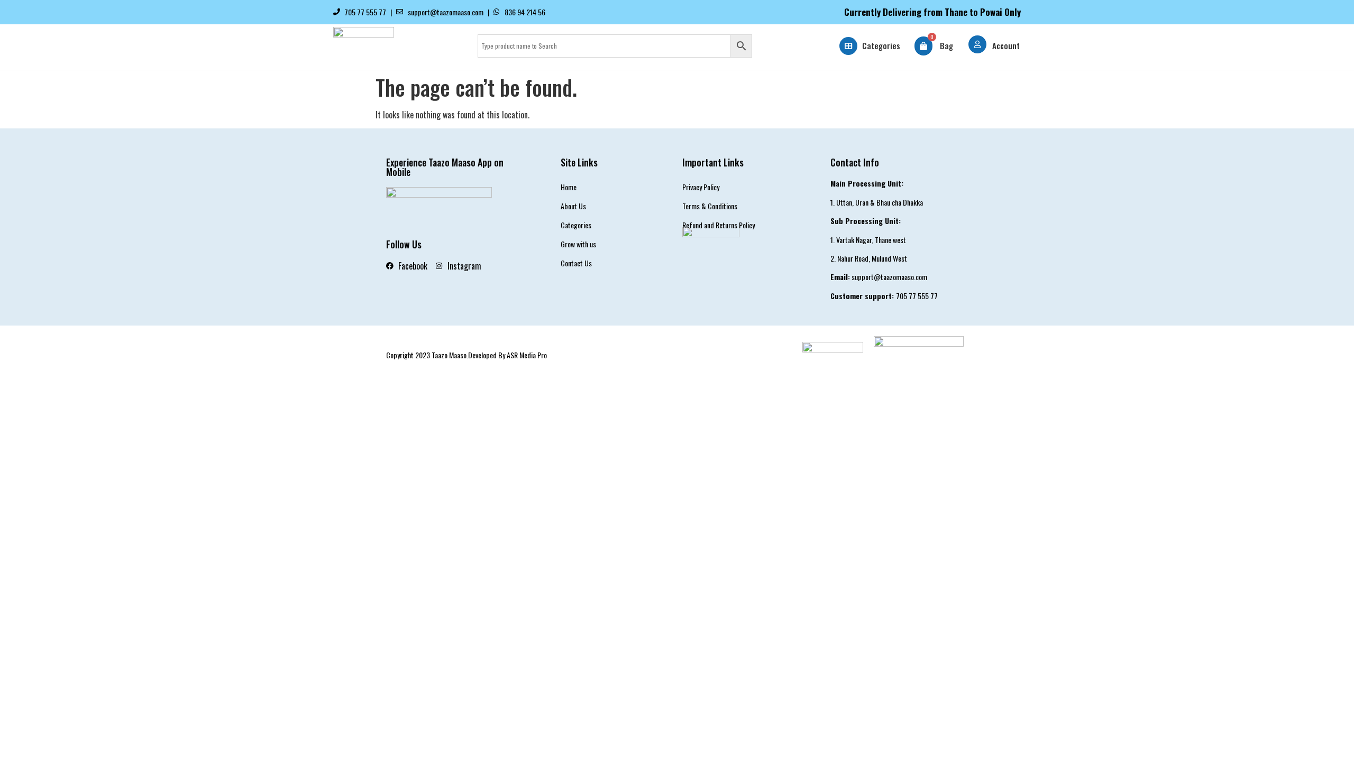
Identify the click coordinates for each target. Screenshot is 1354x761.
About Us (573, 205)
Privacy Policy (700, 186)
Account (1006, 45)
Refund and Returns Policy (718, 224)
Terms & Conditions (709, 205)
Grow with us (578, 243)
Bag (946, 45)
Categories (881, 45)
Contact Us (576, 262)
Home (569, 186)
